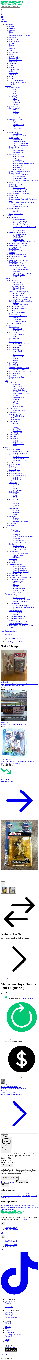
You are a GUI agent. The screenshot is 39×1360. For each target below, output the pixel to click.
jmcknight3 (4, 682)
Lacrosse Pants (14, 362)
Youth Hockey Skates (20, 145)
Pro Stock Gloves (19, 152)
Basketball (12, 30)
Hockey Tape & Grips (20, 206)
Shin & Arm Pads (19, 356)
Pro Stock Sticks (18, 151)
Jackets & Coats (18, 444)
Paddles (15, 494)
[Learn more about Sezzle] (24, 1077)
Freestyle (16, 609)
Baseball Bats (13, 217)
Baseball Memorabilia (16, 264)
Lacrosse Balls (14, 366)
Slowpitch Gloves (19, 290)
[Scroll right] (1, 777)
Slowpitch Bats (18, 284)
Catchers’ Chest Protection (22, 297)
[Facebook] (2, 1234)
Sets (14, 501)
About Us (8, 1323)
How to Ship (9, 1316)
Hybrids (16, 399)
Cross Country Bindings (21, 572)
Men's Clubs (17, 386)
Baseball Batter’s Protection (18, 245)
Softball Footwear (15, 323)
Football (12, 47)
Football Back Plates (20, 460)
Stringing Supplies (19, 369)
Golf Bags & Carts (15, 414)
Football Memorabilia (16, 473)
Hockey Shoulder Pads (20, 175)
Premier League (18, 125)
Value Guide (13, 631)
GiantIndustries (6, 759)
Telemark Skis (18, 555)
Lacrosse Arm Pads (15, 345)
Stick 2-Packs (17, 134)
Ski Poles (12, 562)
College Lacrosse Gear (16, 377)
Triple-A (16, 101)
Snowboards (13, 596)
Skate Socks (17, 212)
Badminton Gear (14, 516)
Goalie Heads (17, 351)
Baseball (12, 28)
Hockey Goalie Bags (20, 188)
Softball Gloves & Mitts (17, 286)
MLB (15, 99)
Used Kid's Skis (18, 540)
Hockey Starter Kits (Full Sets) (19, 193)
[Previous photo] (2, 884)
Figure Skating (14, 41)
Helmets (16, 303)
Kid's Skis (16, 538)
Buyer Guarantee (28, 998)
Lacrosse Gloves (14, 340)
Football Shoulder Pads (21, 457)
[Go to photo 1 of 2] (4, 890)
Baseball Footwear (15, 262)
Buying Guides (6, 1296)
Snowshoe (12, 75)
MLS (15, 126)
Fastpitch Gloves (18, 288)
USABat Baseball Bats (20, 225)
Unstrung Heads (18, 331)
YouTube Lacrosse (11, 1246)
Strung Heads (17, 329)
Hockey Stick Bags (19, 191)
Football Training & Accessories (19, 468)
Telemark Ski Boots (19, 549)
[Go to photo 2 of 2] (12, 890)
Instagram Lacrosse (11, 1229)
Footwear (12, 49)
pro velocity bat (6, 1205)
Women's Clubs (18, 388)
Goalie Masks (17, 165)
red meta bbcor (11, 1209)
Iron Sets (16, 401)
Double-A (16, 102)
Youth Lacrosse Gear (16, 379)
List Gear (4, 979)
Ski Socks (16, 587)
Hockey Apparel (14, 88)
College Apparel (14, 108)
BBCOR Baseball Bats (20, 221)
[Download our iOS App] (10, 1347)
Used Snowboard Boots (21, 605)
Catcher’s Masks (18, 295)
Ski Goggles (13, 561)
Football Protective (15, 455)
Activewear (17, 319)
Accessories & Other (20, 321)
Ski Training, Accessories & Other (20, 577)
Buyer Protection (10, 1305)
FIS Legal (16, 557)
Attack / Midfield (19, 334)
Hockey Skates (14, 138)
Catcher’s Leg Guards (20, 299)
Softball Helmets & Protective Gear (20, 301)
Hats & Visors (18, 442)
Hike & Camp (13, 52)
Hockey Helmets (14, 182)
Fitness (11, 45)
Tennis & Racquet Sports (17, 82)
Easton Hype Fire (19, 275)
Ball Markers (17, 431)
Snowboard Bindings (16, 611)
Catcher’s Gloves (19, 293)
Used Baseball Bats (19, 219)
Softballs (12, 310)
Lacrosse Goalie (14, 349)
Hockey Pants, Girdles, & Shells (19, 171)
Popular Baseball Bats (16, 266)
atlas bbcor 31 (22, 1207)
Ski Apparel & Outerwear (17, 579)
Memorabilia (13, 62)
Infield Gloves (18, 236)
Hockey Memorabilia (16, 214)
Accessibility (9, 1336)
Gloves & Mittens (19, 588)
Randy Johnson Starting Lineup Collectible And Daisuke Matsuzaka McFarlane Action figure (19, 685)
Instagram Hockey (11, 1228)
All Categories (9, 24)
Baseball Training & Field (17, 254)
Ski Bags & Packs (15, 575)
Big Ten (16, 112)
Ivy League (17, 117)
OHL (15, 93)
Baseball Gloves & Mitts (17, 232)
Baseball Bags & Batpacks (18, 251)
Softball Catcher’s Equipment (18, 292)
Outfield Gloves (18, 238)
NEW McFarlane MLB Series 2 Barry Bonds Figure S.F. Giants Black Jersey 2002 (18, 762)
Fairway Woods (18, 397)
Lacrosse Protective (15, 342)
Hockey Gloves (14, 147)
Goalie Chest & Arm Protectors (23, 164)
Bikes (11, 32)
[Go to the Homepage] (12, 4)
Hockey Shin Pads (19, 177)
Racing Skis (17, 535)
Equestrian (12, 37)
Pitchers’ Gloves (18, 240)
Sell (2, 14)
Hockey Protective (15, 173)
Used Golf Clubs (18, 384)
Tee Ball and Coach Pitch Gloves (24, 241)
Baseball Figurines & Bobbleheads (16, 642)
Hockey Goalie (14, 154)
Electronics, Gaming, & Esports (19, 36)
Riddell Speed (18, 479)
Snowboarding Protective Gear (19, 622)
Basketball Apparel (15, 119)
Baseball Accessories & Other (19, 260)
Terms (7, 1328)
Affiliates (8, 1327)
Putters (15, 405)
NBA (15, 121)
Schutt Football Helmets (21, 451)
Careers (7, 1325)
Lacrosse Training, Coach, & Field (20, 371)
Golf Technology (14, 434)
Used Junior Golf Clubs (21, 392)
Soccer (11, 76)
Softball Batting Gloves (17, 306)
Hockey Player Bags (20, 190)
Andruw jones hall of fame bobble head (14, 724)
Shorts (15, 446)
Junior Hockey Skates (20, 143)
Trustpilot (4, 1354)
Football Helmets (14, 449)
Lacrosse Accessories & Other (19, 368)
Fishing (11, 43)
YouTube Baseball (11, 1241)
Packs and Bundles (19, 230)
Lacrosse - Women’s (15, 60)
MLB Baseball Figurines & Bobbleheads (17, 1195)
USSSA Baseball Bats (20, 223)
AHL (15, 91)
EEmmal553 (5, 722)
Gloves (15, 353)
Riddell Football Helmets (21, 453)
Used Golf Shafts (19, 410)
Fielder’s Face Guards (20, 305)
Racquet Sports (10, 481)
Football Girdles (18, 459)
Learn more (24, 1219)
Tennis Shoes (13, 523)
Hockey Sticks (14, 132)
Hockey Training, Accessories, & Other (22, 203)
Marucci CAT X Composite (22, 273)
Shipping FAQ (10, 1301)
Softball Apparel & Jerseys (18, 316)
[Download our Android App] (11, 1351)
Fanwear (8, 86)
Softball (11, 78)
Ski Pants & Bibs (19, 583)
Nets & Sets (17, 520)
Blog (6, 1341)
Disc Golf (12, 34)
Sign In (3, 21)
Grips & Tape (17, 490)
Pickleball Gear (14, 492)
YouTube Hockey (11, 1245)
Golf (10, 50)
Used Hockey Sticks (20, 136)
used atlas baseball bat (10, 1207)
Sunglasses (12, 258)
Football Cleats (14, 472)
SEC (14, 110)
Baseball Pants (14, 249)
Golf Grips (12, 412)
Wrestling (12, 84)
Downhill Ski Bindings (20, 553)
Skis (10, 529)
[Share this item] (23, 988)
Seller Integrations (11, 1318)
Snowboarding (14, 73)
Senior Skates (17, 139)
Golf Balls (12, 418)
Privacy (7, 1330)
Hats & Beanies (18, 590)
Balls (15, 488)
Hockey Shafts (14, 197)
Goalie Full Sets (18, 169)
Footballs (12, 466)
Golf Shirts (16, 440)
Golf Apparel (13, 438)
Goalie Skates (17, 158)
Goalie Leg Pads (18, 156)
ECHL (15, 95)
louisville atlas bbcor (17, 1205)
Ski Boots (12, 544)
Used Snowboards (19, 598)
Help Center (5, 631)
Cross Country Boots (20, 568)
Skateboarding (14, 69)
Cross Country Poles (20, 570)
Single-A (16, 104)
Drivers (15, 395)
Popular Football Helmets (17, 475)
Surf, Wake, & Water (16, 80)
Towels (15, 427)
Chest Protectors (18, 355)
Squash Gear (13, 509)
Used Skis (16, 531)
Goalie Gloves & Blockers (22, 162)
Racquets (16, 484)
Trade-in (9, 979)
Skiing (11, 71)
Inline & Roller (14, 56)
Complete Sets (18, 407)
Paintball (12, 67)
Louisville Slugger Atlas (21, 269)
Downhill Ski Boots (19, 548)
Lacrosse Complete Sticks (17, 347)
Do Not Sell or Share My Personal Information (13, 1333)
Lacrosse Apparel (15, 373)
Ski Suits (16, 585)
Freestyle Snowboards (20, 601)
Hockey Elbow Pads (20, 178)
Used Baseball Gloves (20, 234)
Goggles (16, 505)
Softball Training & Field (17, 312)
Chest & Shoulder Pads (21, 344)
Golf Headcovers (14, 420)
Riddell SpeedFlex (19, 477)
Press (6, 1338)
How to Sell (9, 1314)
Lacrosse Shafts (14, 332)
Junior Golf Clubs (19, 390)
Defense (16, 336)
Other (11, 65)
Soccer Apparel (14, 123)
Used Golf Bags (18, 416)
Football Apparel (14, 106)
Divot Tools (17, 429)
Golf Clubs (12, 382)
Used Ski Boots (18, 546)
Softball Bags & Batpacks (17, 308)
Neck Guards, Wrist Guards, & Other (25, 180)
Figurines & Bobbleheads (13, 638)
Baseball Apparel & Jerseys (18, 256)
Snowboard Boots (15, 603)
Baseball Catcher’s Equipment (19, 243)
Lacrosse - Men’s (14, 58)
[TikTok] (19, 1294)
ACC (15, 115)
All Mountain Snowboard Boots (23, 607)
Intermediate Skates (19, 141)
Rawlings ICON (18, 271)
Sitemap (7, 1340)
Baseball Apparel (14, 97)
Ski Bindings (13, 551)
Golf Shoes (13, 436)
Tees (14, 425)
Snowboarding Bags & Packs (18, 624)
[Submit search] (1, 11)
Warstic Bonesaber (19, 267)
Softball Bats (13, 280)
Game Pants (13, 314)
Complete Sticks (18, 360)
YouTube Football (11, 1243)
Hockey (11, 54)
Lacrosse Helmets (15, 338)
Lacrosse (8, 325)
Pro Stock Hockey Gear (17, 149)
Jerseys (15, 210)
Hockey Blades (14, 195)
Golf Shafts (13, 408)
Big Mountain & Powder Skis (23, 536)
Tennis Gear (13, 483)
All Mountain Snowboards (22, 599)
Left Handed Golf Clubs (21, 394)
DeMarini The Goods (20, 277)
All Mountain (17, 612)
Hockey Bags (13, 186)
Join (7, 21)
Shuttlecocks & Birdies (20, 522)
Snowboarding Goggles (17, 618)
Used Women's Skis (19, 542)
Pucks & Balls (18, 204)
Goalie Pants (17, 167)
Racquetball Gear (15, 499)
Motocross (12, 63)
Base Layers (17, 592)
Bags (15, 486)
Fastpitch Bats (18, 282)
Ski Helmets (13, 559)
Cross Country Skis (19, 566)
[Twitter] (2, 1251)
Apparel (11, 26)
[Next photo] (4, 884)
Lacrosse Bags (14, 364)
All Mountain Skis (19, 533)
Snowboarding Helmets (17, 616)
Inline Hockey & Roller (17, 184)
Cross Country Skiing (16, 564)
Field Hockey (13, 39)
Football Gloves (14, 464)
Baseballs (12, 253)
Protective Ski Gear (15, 574)
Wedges (16, 403)
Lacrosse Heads (14, 327)
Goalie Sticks (17, 160)
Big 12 (15, 113)
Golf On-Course (14, 421)
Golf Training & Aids (16, 433)
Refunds (8, 1303)
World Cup (17, 128)
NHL (15, 89)
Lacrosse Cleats (14, 375)
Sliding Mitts (17, 247)
